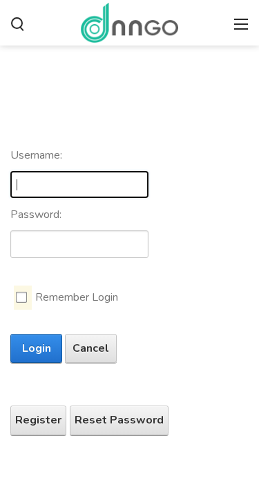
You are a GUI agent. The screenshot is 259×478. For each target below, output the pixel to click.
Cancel (91, 348)
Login (36, 348)
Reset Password (119, 420)
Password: (35, 214)
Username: (36, 155)
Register (38, 420)
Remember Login (76, 297)
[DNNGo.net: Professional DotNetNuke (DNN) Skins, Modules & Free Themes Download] (129, 21)
